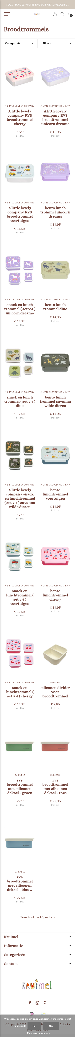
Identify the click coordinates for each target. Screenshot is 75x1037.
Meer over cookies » (38, 1032)
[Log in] (55, 14)
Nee (51, 1025)
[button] (7, 14)
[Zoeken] (62, 14)
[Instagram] (37, 1003)
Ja (34, 1025)
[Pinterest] (45, 1003)
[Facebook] (30, 1003)
